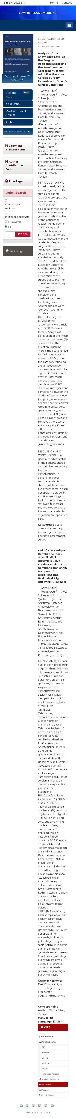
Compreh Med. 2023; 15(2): (50, 39)
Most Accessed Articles (15, 112)
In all (10, 227)
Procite (44, 1068)
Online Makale (43, 1112)
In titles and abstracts (17, 217)
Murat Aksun (48, 94)
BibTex (44, 1058)
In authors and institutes (13, 206)
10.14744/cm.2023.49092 (49, 46)
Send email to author (50, 1079)
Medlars (45, 1063)
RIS (43, 1047)
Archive (10, 122)
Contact (67, 2)
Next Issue (12, 103)
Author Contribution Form (14, 165)
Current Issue (17, 94)
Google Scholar (48, 1095)
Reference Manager (50, 1074)
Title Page (16, 181)
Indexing (16, 251)
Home (55, 2)
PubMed (44, 1090)
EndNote (45, 1052)
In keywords (14, 222)
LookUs (29, 1112)
